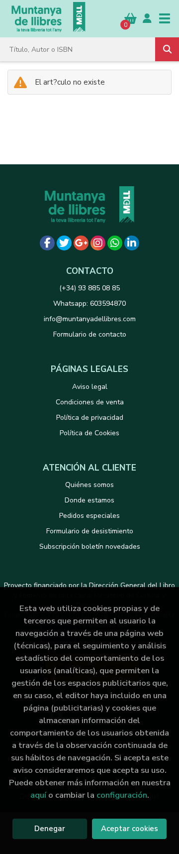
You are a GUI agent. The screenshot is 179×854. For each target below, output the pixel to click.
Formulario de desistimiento (89, 531)
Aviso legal (89, 386)
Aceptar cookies (129, 829)
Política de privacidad (89, 417)
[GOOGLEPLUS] (81, 243)
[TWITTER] (64, 243)
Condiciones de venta (90, 402)
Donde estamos (89, 500)
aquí (38, 795)
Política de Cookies (89, 433)
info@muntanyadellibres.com (90, 319)
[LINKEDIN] (131, 243)
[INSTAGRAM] (97, 243)
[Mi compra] (130, 18)
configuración (121, 795)
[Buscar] (167, 49)
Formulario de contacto (89, 334)
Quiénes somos (89, 484)
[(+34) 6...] (114, 243)
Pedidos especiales (89, 515)
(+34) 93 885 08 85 (89, 288)
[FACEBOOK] (47, 243)
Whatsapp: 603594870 (89, 303)
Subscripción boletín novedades (89, 546)
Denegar (49, 829)
